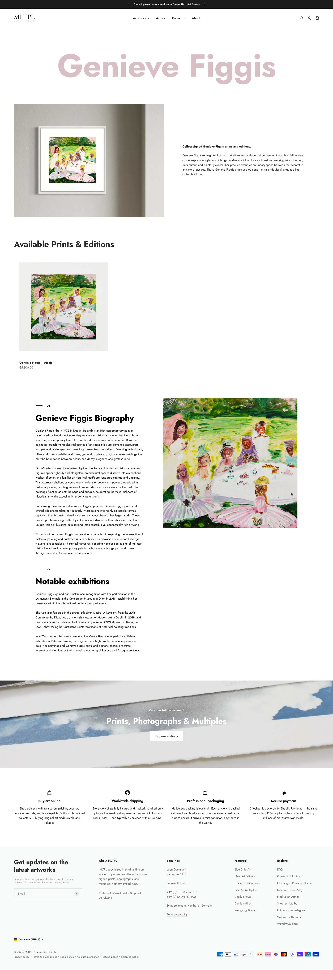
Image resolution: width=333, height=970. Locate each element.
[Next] (205, 4)
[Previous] (128, 4)
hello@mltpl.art (176, 883)
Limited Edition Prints (247, 883)
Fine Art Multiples (245, 890)
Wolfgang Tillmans (246, 910)
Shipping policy (130, 957)
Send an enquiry (177, 914)
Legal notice (67, 957)
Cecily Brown (242, 897)
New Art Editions (244, 876)
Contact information (88, 957)
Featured (240, 861)
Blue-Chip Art (242, 869)
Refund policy (110, 957)
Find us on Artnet (288, 897)
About (196, 18)
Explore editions (166, 736)
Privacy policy (21, 957)
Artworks (139, 18)
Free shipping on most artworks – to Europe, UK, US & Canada (167, 4)
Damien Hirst (242, 903)
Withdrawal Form (287, 924)
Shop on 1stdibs (287, 903)
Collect (176, 18)
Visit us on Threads (289, 917)
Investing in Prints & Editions (294, 883)
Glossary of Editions (289, 876)
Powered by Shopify (44, 952)
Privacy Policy (61, 882)
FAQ (280, 869)
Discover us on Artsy (289, 890)
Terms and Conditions (45, 957)
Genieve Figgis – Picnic (35, 363)
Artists (160, 18)
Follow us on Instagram (291, 910)
